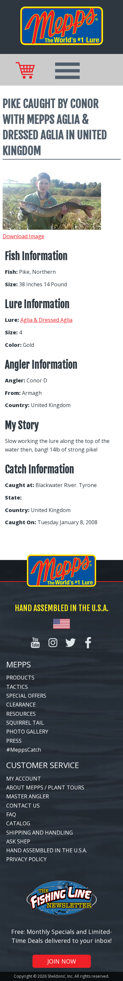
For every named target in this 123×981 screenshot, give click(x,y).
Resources (21, 713)
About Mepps (24, 787)
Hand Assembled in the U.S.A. (46, 850)
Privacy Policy (26, 859)
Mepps (18, 664)
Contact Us (23, 805)
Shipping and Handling (39, 832)
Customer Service (42, 765)
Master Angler (27, 796)
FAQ (11, 814)
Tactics (17, 686)
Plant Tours (66, 787)
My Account (23, 778)
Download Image (23, 236)
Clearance (21, 704)
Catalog (18, 823)
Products (20, 677)
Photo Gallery (27, 731)
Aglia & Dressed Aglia (46, 319)
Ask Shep (18, 841)
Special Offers (26, 695)
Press (14, 740)
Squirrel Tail (25, 722)
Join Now (61, 961)
